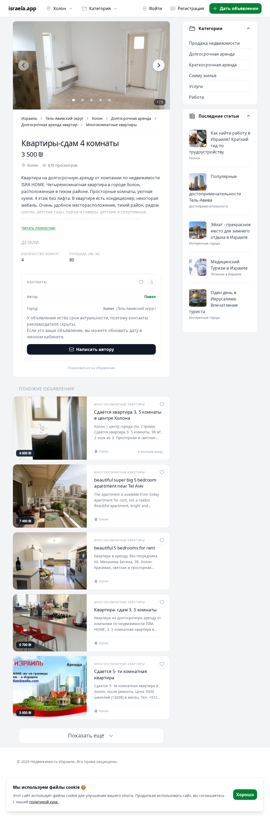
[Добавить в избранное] (141, 282)
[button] (91, 65)
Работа (196, 97)
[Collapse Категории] (248, 28)
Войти (155, 8)
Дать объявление (239, 8)
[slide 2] (82, 100)
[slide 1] (73, 100)
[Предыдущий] (23, 65)
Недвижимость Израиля (53, 761)
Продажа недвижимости (214, 43)
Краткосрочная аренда (213, 65)
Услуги (196, 86)
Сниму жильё (202, 75)
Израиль (29, 118)
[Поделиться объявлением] (151, 282)
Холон (59, 8)
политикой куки (44, 801)
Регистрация (191, 8)
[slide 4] (100, 100)
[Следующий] (159, 65)
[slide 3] (91, 100)
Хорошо (245, 794)
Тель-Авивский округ (64, 118)
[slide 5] (109, 100)
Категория (100, 8)
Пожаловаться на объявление (91, 368)
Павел (150, 296)
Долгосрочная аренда (131, 118)
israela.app (22, 8)
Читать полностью (38, 227)
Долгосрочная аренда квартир (49, 124)
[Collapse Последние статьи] (248, 116)
